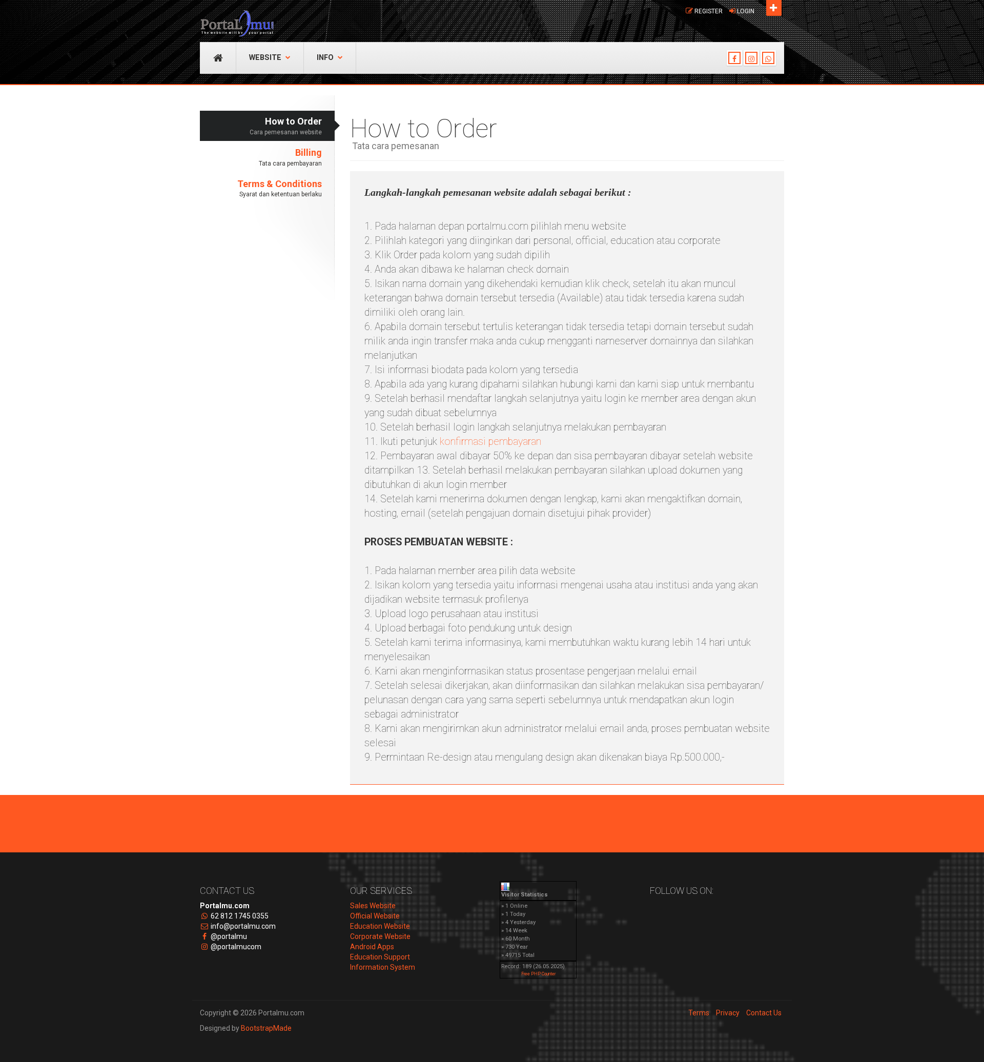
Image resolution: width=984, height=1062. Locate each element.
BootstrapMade (266, 1028)
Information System (382, 967)
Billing (290, 157)
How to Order (286, 126)
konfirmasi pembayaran (490, 441)
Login (745, 11)
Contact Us (764, 1013)
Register (708, 11)
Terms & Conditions (279, 188)
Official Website (375, 916)
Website (265, 57)
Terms (698, 1013)
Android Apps (372, 947)
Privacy (728, 1013)
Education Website (380, 926)
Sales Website (373, 906)
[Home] (237, 18)
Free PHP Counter (538, 973)
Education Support (380, 957)
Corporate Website (380, 936)
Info (325, 57)
